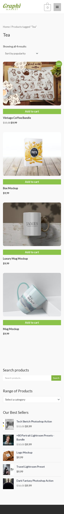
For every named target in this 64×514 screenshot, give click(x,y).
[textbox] (30, 399)
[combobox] (32, 399)
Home (6, 26)
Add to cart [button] (32, 111)
